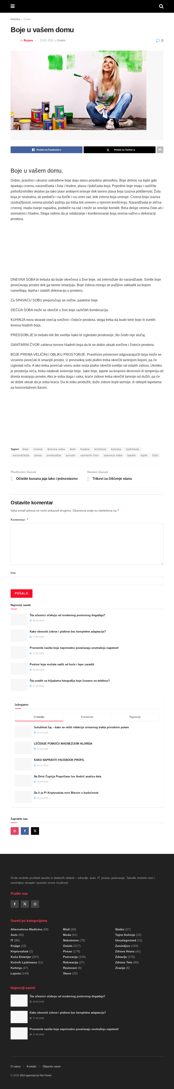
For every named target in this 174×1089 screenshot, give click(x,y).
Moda (67, 934)
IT (12, 940)
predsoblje (54, 455)
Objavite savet (51, 1066)
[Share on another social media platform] (160, 149)
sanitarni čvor (89, 455)
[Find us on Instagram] (15, 831)
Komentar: (20, 519)
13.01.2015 (46, 40)
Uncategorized (125, 940)
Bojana (28, 40)
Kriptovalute (19, 951)
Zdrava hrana (125, 951)
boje (26, 449)
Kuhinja (16, 968)
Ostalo (27, 19)
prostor (71, 455)
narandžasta (21, 455)
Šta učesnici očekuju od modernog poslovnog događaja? (67, 615)
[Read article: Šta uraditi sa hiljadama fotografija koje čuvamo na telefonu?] (19, 685)
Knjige (15, 945)
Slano (67, 973)
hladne (85, 449)
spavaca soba (113, 455)
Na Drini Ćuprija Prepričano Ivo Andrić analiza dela (67, 776)
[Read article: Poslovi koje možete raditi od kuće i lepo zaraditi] (19, 669)
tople (144, 455)
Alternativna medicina (26, 929)
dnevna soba (56, 449)
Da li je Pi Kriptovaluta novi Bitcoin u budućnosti (66, 792)
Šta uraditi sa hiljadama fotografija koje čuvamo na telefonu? (70, 680)
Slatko (119, 929)
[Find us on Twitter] (35, 831)
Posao (67, 951)
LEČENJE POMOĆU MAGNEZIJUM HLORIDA (63, 743)
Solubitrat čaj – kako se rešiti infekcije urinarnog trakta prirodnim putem (81, 727)
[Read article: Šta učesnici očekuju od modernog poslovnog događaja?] (19, 619)
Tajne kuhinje (125, 934)
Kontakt (31, 1066)
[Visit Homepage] (86, 6)
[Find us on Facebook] (25, 831)
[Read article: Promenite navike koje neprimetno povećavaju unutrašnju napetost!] (19, 652)
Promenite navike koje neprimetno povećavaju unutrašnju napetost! (74, 647)
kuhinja (116, 449)
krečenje (100, 449)
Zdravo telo (123, 962)
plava (38, 455)
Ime (13, 572)
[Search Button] (161, 6)
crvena (38, 449)
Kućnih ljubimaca (24, 962)
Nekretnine (71, 940)
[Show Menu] (13, 6)
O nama (15, 1066)
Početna (15, 19)
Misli (66, 929)
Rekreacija (70, 962)
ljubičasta (132, 449)
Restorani (70, 968)
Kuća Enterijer (21, 957)
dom (73, 449)
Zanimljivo (122, 945)
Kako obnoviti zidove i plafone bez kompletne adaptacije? (68, 631)
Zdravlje (121, 957)
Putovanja (70, 957)
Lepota (16, 973)
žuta (155, 455)
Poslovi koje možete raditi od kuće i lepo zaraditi (62, 664)
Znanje (120, 968)
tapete (131, 455)
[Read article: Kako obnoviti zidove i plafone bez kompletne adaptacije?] (19, 636)
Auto (14, 934)
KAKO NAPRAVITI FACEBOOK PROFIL (59, 760)
